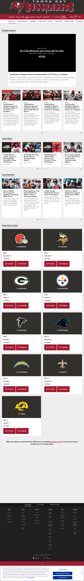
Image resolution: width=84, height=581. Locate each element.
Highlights (23, 519)
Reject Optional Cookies (62, 573)
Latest (9, 512)
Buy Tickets (9, 264)
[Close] (81, 573)
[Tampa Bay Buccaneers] (42, 565)
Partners (62, 528)
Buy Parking (22, 264)
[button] (42, 56)
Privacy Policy (30, 577)
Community (9, 521)
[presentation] (81, 133)
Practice (37, 517)
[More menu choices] (51, 17)
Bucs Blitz (9, 519)
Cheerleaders (37, 523)
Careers (62, 512)
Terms (50, 548)
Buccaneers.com (54, 442)
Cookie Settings (63, 569)
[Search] (54, 17)
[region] (42, 573)
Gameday (75, 516)
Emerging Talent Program (62, 516)
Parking (75, 519)
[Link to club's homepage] (4, 17)
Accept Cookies (63, 577)
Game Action (37, 514)
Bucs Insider (23, 524)
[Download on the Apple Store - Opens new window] (36, 558)
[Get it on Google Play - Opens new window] (47, 559)
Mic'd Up (23, 521)
